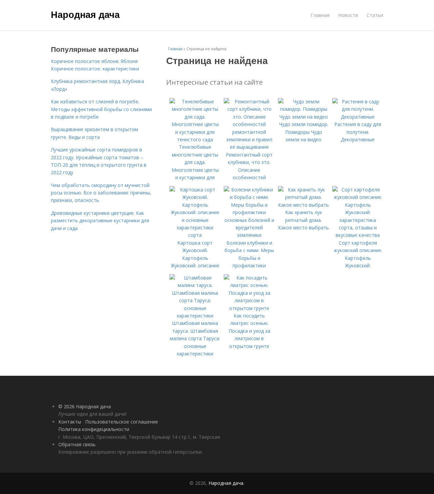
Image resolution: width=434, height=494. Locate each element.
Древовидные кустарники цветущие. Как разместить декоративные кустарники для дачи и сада (100, 220)
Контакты (69, 421)
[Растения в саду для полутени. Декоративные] (357, 117)
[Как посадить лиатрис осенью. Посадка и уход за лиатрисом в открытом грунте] (249, 308)
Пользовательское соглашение (121, 421)
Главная (320, 15)
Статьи (375, 15)
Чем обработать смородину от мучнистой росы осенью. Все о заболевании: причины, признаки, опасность (101, 193)
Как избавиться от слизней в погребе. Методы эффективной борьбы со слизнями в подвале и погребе (101, 109)
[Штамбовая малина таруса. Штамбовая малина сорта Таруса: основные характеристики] (195, 315)
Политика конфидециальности (93, 429)
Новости (348, 15)
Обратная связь (77, 444)
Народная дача (85, 14)
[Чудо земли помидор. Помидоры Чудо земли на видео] (303, 117)
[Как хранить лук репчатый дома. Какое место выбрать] (303, 205)
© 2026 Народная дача (84, 406)
